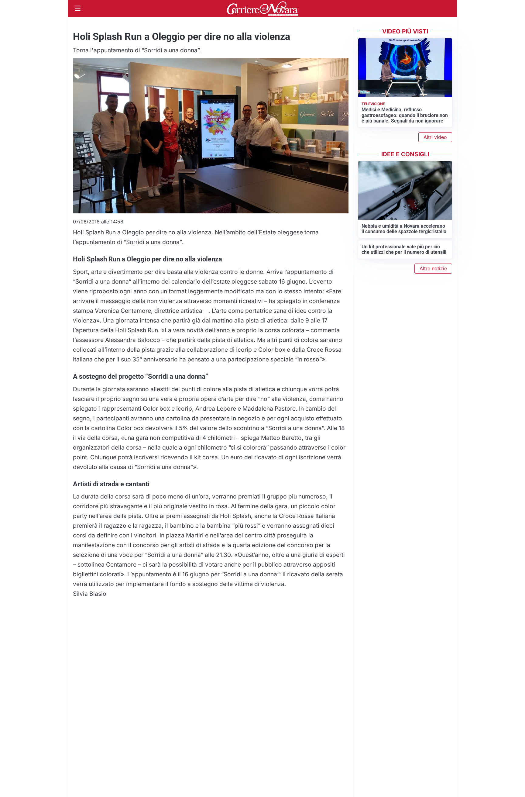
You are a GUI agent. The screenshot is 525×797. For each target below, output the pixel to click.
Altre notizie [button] (433, 268)
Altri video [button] (435, 137)
